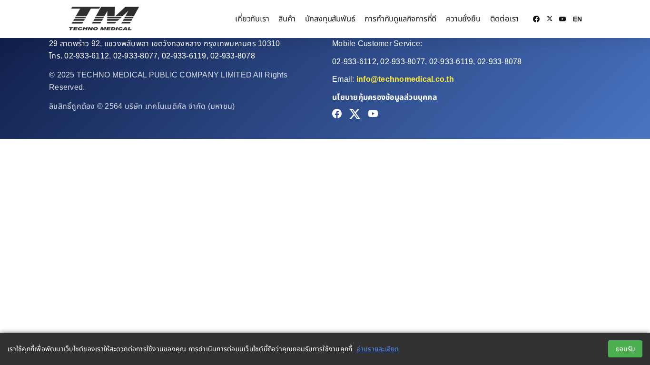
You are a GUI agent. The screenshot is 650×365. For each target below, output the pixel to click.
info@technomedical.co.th (405, 79)
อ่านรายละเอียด (378, 349)
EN (577, 19)
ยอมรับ (625, 349)
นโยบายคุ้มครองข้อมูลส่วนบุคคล (384, 97)
